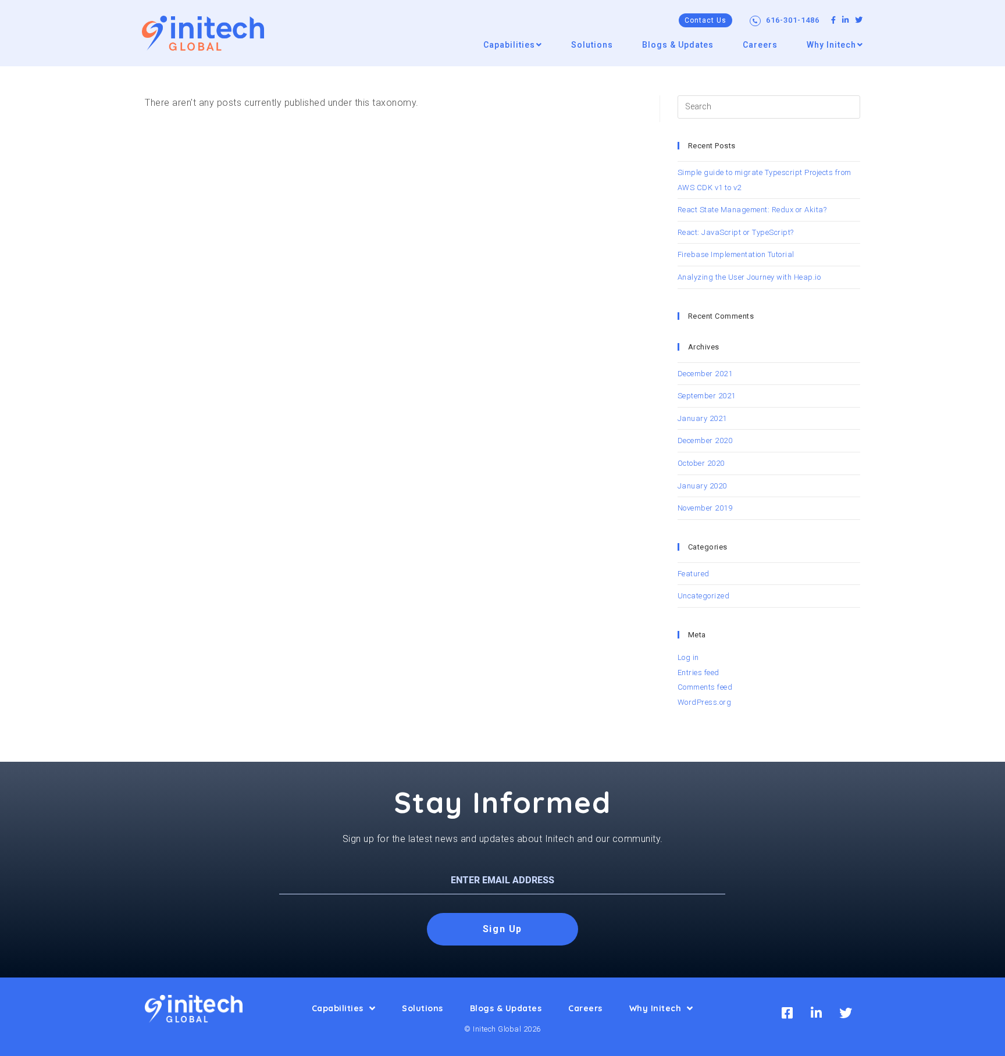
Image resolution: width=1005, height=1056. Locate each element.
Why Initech (655, 1008)
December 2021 (705, 373)
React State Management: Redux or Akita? (752, 209)
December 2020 (705, 440)
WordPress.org (705, 702)
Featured (694, 573)
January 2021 (702, 418)
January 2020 (702, 485)
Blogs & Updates (506, 1008)
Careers (585, 1008)
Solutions (422, 1008)
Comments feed (705, 687)
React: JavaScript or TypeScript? (736, 232)
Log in (688, 657)
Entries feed (698, 672)
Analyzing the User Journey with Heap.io (749, 277)
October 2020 (701, 463)
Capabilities (337, 1008)
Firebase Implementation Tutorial (736, 254)
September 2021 (707, 395)
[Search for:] (769, 106)
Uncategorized (704, 595)
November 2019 (705, 508)
